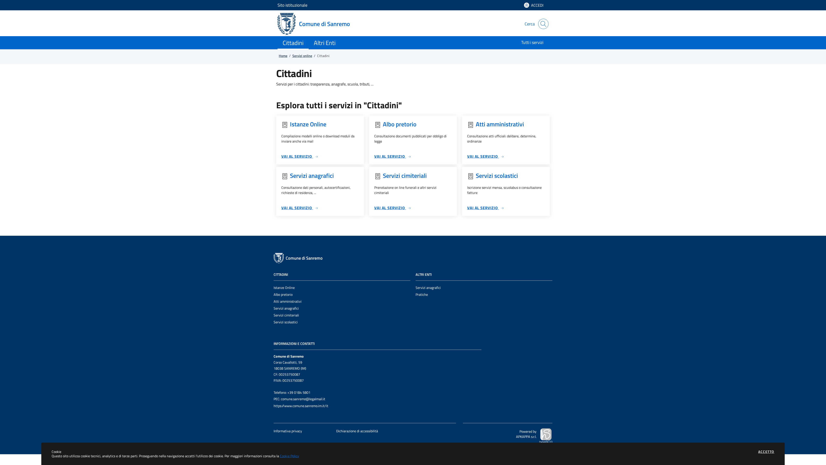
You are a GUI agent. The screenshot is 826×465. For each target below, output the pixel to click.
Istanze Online (284, 287)
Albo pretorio (283, 294)
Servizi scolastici (286, 322)
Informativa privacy (288, 431)
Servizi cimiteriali (286, 315)
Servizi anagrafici (286, 308)
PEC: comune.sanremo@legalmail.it (299, 398)
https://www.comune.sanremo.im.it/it (301, 405)
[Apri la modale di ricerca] (543, 24)
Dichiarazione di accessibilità (357, 431)
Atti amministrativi (288, 301)
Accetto (766, 451)
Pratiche (422, 294)
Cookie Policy (289, 456)
